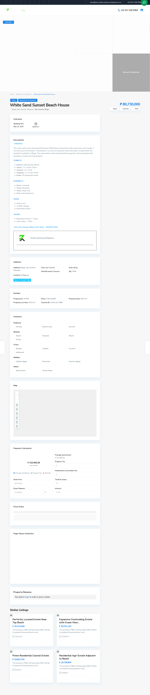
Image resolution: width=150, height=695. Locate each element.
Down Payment (19, 488)
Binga (47, 109)
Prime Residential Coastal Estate (30, 655)
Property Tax (60, 462)
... (38, 632)
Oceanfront (27, 94)
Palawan (56, 271)
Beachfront (19, 94)
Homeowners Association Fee (66, 471)
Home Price (17, 480)
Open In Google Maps (22, 280)
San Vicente (39, 109)
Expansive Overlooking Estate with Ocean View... (75, 621)
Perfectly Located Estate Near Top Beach (29, 621)
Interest (58, 488)
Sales (14, 100)
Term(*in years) (60, 480)
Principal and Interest (63, 455)
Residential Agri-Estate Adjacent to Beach (77, 657)
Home (12, 94)
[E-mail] (18, 248)
